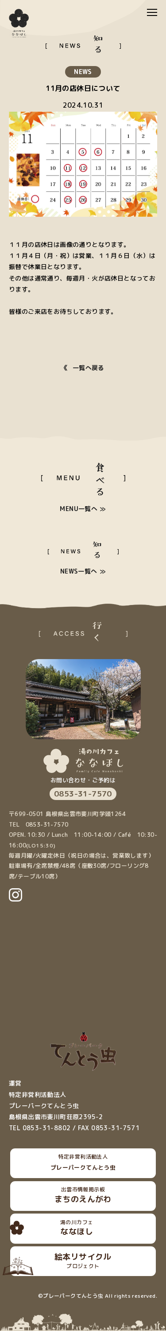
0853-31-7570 (83, 793)
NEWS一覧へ (78, 571)
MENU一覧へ (78, 508)
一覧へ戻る (88, 367)
